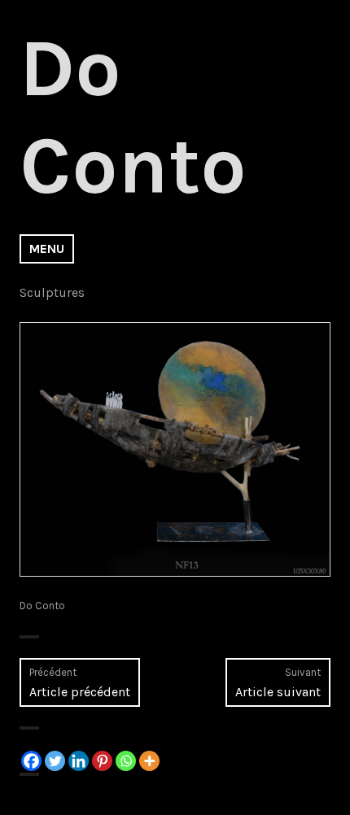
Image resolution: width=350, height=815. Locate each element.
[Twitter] (55, 761)
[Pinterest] (102, 761)
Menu (46, 248)
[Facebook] (31, 761)
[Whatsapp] (126, 761)
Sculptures (52, 292)
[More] (149, 761)
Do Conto (42, 605)
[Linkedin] (78, 761)
